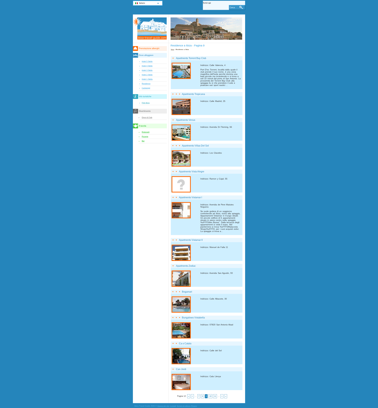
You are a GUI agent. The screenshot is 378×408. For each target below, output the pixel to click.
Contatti (173, 406)
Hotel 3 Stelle (147, 70)
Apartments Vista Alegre (191, 171)
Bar (143, 141)
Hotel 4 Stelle (147, 66)
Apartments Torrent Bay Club (191, 58)
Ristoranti (145, 132)
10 (210, 396)
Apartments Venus (185, 120)
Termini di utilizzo (183, 406)
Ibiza (172, 49)
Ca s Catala (185, 343)
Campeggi (146, 88)
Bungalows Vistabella (193, 317)
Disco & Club (147, 117)
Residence (146, 84)
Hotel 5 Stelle (147, 61)
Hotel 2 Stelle (147, 75)
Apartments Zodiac (186, 266)
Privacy (194, 406)
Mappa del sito (163, 406)
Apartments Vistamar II (191, 240)
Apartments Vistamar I (190, 197)
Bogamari (187, 291)
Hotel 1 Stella (147, 79)
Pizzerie (145, 137)
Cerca (232, 7)
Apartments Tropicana (193, 94)
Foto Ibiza (146, 103)
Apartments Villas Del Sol (195, 145)
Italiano (142, 3)
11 (215, 396)
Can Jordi (181, 369)
